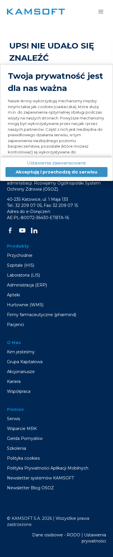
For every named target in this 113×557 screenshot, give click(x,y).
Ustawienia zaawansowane (56, 163)
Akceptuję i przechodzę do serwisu (56, 172)
